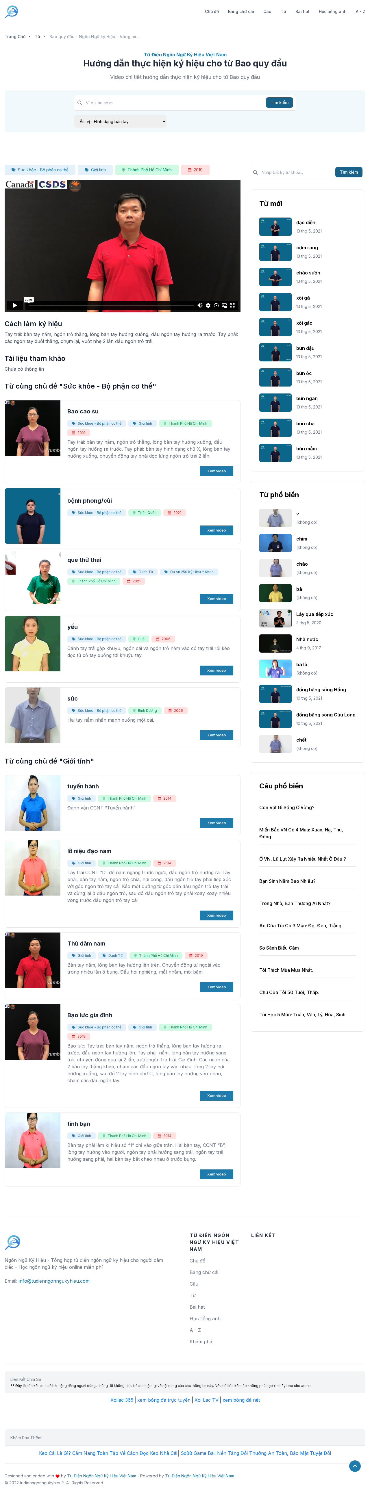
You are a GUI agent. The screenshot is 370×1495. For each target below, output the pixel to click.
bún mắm (306, 449)
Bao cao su (83, 411)
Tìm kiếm (279, 102)
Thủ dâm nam (86, 943)
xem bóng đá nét (241, 1400)
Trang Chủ (15, 36)
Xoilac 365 (121, 1400)
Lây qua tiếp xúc (314, 614)
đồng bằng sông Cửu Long (326, 715)
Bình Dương (147, 710)
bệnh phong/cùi (89, 500)
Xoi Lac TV (207, 1400)
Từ (283, 11)
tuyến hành (83, 786)
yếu (72, 626)
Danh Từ (146, 572)
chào (302, 564)
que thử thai (84, 559)
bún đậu (305, 348)
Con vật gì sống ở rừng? (286, 807)
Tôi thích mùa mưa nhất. (286, 970)
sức (72, 698)
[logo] (13, 1240)
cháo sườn (308, 273)
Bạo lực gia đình (89, 1015)
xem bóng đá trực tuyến (163, 1400)
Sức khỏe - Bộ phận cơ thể (43, 169)
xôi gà (303, 298)
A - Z (360, 11)
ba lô (301, 664)
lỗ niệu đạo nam (89, 851)
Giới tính (98, 169)
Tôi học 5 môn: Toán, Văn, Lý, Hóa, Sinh (302, 1014)
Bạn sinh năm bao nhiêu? (287, 881)
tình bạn (78, 1123)
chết (301, 740)
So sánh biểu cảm (279, 948)
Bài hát (302, 11)
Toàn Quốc (147, 512)
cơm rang (307, 247)
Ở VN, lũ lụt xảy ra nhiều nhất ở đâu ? (302, 859)
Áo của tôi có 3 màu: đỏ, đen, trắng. (301, 925)
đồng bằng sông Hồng (321, 689)
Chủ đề (212, 11)
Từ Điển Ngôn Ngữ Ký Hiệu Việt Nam (101, 1475)
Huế (141, 639)
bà (299, 589)
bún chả (305, 423)
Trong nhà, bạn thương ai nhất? (295, 903)
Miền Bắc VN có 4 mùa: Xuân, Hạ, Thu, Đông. (301, 833)
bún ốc (304, 373)
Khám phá (201, 1341)
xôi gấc (304, 323)
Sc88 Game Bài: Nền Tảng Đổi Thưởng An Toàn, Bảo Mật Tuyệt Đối (256, 1453)
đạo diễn (305, 222)
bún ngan (307, 398)
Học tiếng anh (333, 11)
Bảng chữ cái (241, 11)
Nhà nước (307, 639)
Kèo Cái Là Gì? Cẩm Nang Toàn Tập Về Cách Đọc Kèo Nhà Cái (108, 1453)
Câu (267, 11)
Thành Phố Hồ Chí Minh (149, 169)
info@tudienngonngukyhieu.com (54, 1281)
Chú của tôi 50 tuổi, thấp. (289, 992)
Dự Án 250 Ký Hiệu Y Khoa (192, 572)
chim (301, 539)
